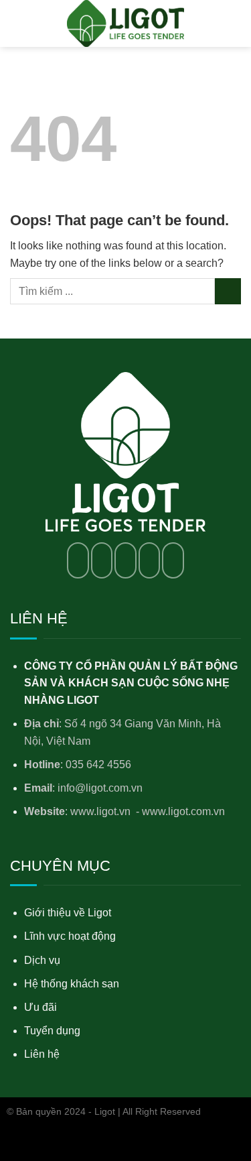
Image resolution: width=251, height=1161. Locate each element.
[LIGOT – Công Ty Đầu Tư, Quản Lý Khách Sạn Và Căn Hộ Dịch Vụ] (126, 23)
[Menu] (18, 23)
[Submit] (228, 291)
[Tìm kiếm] (235, 23)
